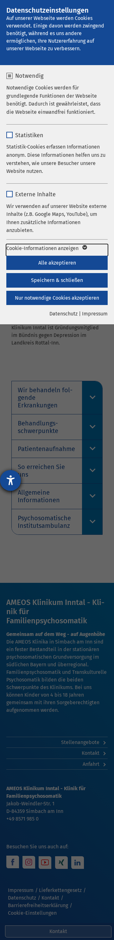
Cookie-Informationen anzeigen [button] (43, 248)
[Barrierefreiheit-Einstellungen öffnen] (10, 480)
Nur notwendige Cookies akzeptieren (57, 298)
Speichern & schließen (57, 280)
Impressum (95, 314)
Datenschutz (63, 314)
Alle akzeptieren (57, 263)
